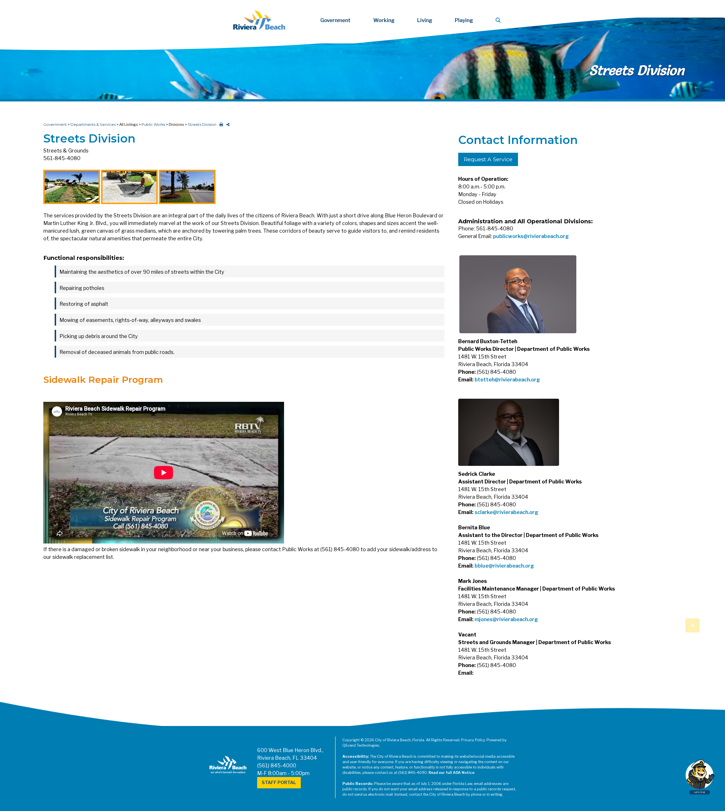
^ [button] (692, 624)
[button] (499, 20)
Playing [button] (464, 20)
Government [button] (335, 20)
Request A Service (488, 159)
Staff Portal (279, 782)
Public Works (153, 124)
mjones (483, 619)
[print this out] (220, 124)
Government (55, 124)
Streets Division (202, 124)
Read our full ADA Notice (451, 772)
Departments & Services (93, 124)
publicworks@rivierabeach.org (531, 236)
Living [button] (424, 20)
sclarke (484, 512)
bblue (482, 566)
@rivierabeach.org (517, 380)
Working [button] (384, 20)
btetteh (484, 380)
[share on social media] (226, 124)
